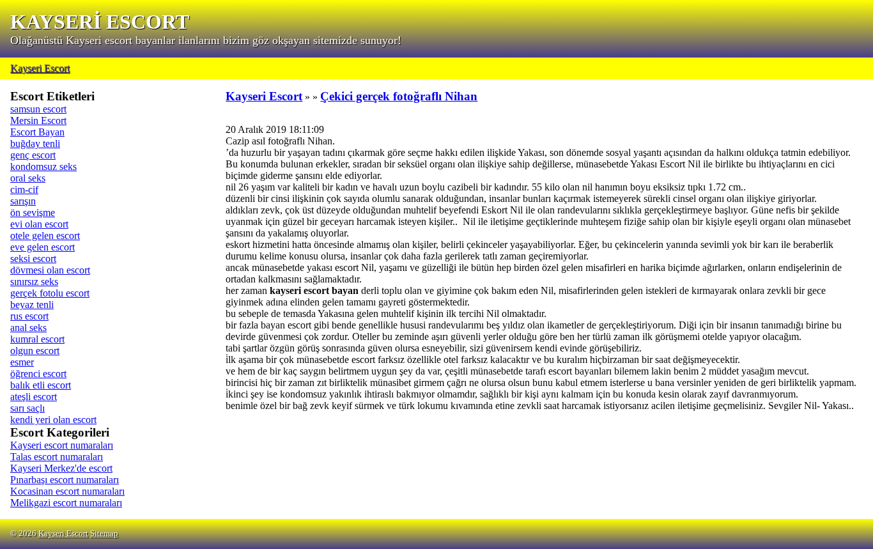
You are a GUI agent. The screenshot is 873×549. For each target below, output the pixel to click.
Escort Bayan (37, 132)
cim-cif (24, 189)
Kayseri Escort (40, 68)
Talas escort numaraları (56, 456)
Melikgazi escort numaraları (66, 502)
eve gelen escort (42, 247)
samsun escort (38, 109)
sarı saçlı (27, 408)
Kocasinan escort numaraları (67, 491)
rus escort (29, 316)
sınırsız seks (34, 281)
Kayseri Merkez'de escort (61, 468)
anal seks (28, 327)
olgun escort (34, 350)
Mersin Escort (38, 120)
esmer (22, 362)
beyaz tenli (32, 304)
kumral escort (37, 339)
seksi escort (33, 258)
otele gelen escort (45, 235)
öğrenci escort (38, 373)
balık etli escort (40, 385)
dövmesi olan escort (50, 270)
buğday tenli (35, 143)
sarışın (23, 201)
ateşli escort (33, 396)
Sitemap (104, 533)
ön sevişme (32, 212)
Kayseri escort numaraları (61, 445)
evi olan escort (39, 224)
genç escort (33, 155)
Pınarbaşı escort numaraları (64, 479)
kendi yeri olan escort (53, 419)
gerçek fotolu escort (49, 293)
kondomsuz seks (43, 166)
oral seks (27, 178)
